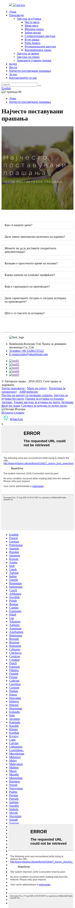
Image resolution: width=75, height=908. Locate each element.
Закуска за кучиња (29, 18)
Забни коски (33, 32)
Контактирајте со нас (23, 77)
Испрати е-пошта (13, 412)
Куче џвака (32, 39)
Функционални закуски (40, 46)
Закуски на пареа (28, 57)
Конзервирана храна (38, 50)
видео (13, 63)
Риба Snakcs (32, 43)
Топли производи (13, 388)
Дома (12, 11)
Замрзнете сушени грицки (34, 60)
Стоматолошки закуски (40, 36)
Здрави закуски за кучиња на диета (37, 402)
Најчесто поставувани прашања (30, 70)
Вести (13, 67)
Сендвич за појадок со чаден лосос (44, 405)
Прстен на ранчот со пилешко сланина (27, 395)
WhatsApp (16, 419)
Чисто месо (32, 22)
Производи (16, 15)
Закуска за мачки (28, 53)
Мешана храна (34, 29)
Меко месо (31, 25)
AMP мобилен (28, 391)
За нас (13, 74)
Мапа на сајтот (37, 388)
